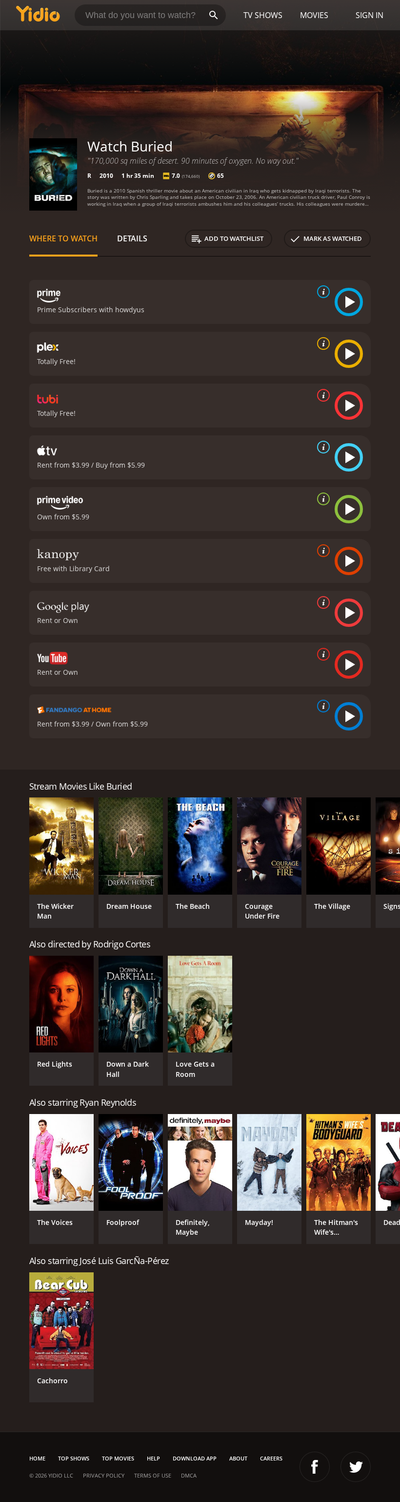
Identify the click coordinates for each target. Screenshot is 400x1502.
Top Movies (118, 1458)
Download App (195, 1458)
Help (153, 1458)
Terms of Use (152, 1475)
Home (37, 1458)
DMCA (189, 1475)
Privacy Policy (103, 1475)
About (238, 1458)
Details (132, 238)
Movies (314, 15)
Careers (271, 1458)
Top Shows (73, 1458)
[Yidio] (38, 15)
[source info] (321, 291)
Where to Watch (63, 238)
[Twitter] (355, 1467)
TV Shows (262, 15)
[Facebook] (315, 1467)
